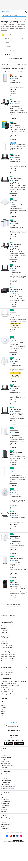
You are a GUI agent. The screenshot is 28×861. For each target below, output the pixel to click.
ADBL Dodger (4, 688)
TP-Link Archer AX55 (15, 386)
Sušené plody (4, 628)
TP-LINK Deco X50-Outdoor (16, 558)
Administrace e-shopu (6, 795)
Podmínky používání (5, 755)
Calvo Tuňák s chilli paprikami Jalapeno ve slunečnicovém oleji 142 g (14, 681)
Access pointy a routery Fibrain (8, 663)
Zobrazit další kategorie (14, 58)
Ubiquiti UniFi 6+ (14, 491)
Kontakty (3, 753)
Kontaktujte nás (14, 732)
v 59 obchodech (13, 401)
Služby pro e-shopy (5, 799)
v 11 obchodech (13, 281)
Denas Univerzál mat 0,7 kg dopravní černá (11, 690)
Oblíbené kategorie (6, 626)
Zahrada (3, 711)
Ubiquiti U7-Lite (14, 339)
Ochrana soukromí (5, 784)
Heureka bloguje (5, 761)
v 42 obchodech (13, 236)
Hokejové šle (4, 641)
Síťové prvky (25, 19)
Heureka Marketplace (6, 801)
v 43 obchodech (13, 116)
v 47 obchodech (13, 304)
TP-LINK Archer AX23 (15, 156)
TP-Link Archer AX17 (15, 267)
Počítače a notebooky (17, 19)
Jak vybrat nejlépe (6, 667)
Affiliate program (5, 807)
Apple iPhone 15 (5, 701)
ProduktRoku (4, 822)
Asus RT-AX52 (13, 513)
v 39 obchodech (13, 445)
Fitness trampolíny (5, 635)
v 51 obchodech (13, 597)
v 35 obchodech (13, 483)
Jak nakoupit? (4, 774)
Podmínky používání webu (18, 841)
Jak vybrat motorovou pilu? (7, 670)
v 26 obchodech (13, 193)
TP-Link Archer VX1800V (15, 244)
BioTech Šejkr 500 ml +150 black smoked (10, 685)
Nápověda (3, 812)
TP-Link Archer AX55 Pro (16, 289)
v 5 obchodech (13, 91)
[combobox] (14, 15)
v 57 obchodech (13, 422)
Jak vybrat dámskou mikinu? (7, 672)
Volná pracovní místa (6, 757)
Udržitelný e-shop (5, 828)
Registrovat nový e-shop (7, 797)
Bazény (3, 705)
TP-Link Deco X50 (14, 430)
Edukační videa (4, 809)
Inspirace (3, 826)
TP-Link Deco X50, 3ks (15, 360)
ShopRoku (3, 820)
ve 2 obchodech (13, 462)
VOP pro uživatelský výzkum (7, 789)
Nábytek (3, 714)
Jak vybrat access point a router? (18, 144)
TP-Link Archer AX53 (15, 101)
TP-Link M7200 (13, 582)
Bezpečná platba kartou (6, 786)
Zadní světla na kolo (5, 639)
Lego (2, 709)
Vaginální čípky (4, 643)
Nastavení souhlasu (5, 782)
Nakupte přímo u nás (6, 780)
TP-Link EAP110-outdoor (16, 470)
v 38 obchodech (13, 352)
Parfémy (3, 703)
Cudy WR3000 (13, 312)
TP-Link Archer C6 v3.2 (15, 409)
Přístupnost (4, 768)
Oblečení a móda (5, 716)
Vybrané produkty (6, 679)
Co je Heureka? (4, 751)
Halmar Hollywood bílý (6, 694)
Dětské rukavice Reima (6, 647)
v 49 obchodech (13, 551)
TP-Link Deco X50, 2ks (15, 536)
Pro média (3, 759)
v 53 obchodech (13, 259)
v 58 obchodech (13, 170)
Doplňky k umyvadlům (6, 637)
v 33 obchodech (13, 505)
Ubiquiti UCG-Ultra (14, 201)
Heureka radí (4, 778)
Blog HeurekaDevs (5, 763)
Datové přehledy (5, 805)
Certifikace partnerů (6, 824)
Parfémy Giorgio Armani (6, 645)
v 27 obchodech (13, 137)
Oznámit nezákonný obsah (7, 765)
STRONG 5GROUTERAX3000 (16, 76)
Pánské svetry (4, 633)
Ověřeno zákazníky (5, 818)
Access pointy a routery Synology (9, 659)
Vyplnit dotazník (14, 737)
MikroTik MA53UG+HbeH (16, 452)
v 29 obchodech (13, 575)
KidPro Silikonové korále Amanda (8, 683)
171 (22, 610)
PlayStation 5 (4, 707)
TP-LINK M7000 (13, 124)
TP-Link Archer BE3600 (15, 178)
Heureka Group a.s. (17, 840)
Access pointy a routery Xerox (8, 654)
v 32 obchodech (13, 214)
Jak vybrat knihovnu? (6, 674)
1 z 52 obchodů (13, 379)
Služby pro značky (5, 803)
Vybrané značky (5, 652)
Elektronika (9, 19)
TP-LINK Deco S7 (14, 221)
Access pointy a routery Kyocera (8, 661)
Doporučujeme (5, 698)
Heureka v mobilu (5, 776)
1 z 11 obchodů (13, 329)
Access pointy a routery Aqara (8, 656)
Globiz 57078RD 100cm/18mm (7, 692)
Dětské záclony (4, 630)
